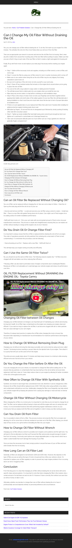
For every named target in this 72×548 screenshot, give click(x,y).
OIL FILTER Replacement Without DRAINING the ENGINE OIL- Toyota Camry (26, 176)
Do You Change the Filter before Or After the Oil (18, 182)
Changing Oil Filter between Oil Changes (16, 178)
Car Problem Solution (16, 489)
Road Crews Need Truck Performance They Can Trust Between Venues (25, 521)
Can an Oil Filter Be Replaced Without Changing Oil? (19, 169)
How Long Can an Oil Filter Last (13, 193)
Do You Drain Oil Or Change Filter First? (16, 171)
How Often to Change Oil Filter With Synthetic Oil (18, 184)
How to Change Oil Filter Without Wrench (16, 191)
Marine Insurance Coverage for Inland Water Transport (20, 528)
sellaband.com (44, 539)
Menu (36, 2)
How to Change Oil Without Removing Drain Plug (18, 180)
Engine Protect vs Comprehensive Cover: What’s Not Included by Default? (26, 524)
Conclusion (8, 195)
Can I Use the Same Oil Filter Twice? (15, 173)
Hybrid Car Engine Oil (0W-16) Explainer (16, 517)
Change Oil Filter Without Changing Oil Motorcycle (19, 186)
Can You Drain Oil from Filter (13, 188)
